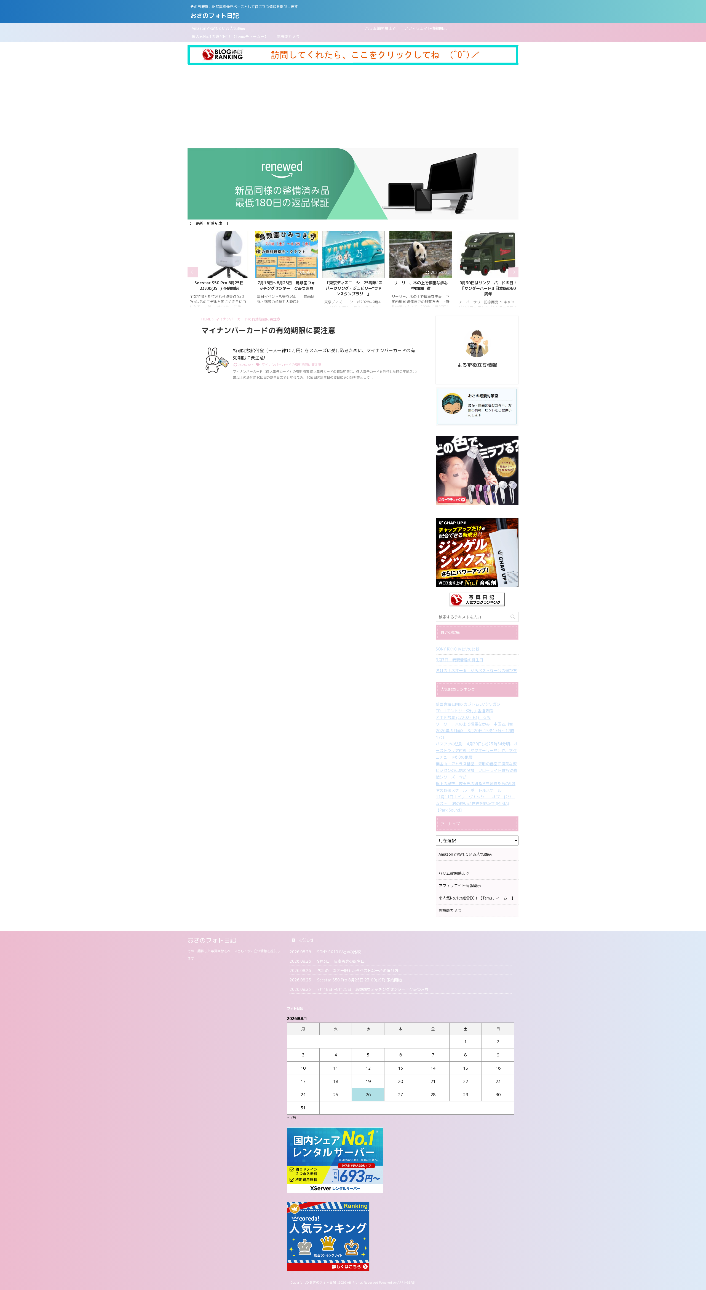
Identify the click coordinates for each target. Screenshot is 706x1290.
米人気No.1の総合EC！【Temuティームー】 (230, 36)
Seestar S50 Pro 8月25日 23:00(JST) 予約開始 (219, 285)
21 (432, 1081)
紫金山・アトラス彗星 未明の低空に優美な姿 (476, 763)
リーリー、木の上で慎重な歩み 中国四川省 (423, 285)
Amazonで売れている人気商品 (218, 28)
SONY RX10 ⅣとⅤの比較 (457, 649)
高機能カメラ (288, 36)
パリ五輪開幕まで (324, 28)
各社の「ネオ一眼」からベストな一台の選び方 (476, 670)
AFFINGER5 (406, 1282)
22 (465, 1081)
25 (335, 1095)
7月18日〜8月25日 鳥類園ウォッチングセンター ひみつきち (286, 285)
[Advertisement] (353, 106)
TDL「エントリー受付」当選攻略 (464, 710)
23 (498, 1081)
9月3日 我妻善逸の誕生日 (459, 659)
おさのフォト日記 (214, 15)
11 (335, 1068)
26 (368, 1095)
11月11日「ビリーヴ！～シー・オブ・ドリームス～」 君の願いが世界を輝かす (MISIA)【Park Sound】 (475, 803)
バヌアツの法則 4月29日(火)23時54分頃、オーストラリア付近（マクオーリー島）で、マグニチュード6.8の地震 (477, 750)
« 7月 (291, 1117)
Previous (193, 272)
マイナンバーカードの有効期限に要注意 (291, 364)
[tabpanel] (219, 272)
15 (465, 1068)
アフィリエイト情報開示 (425, 28)
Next (513, 272)
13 (400, 1068)
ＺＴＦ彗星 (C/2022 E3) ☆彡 (463, 717)
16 (498, 1068)
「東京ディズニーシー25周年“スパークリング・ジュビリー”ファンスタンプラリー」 (353, 288)
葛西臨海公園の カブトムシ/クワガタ (468, 704)
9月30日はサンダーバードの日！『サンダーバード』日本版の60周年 (488, 288)
